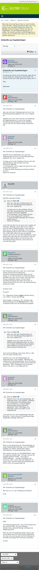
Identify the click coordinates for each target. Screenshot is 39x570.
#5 (35, 264)
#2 (35, 106)
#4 (35, 192)
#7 (35, 389)
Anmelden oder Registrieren (28, 1)
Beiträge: (11, 66)
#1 (35, 70)
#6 (35, 324)
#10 (35, 515)
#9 (35, 484)
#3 (35, 148)
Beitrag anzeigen (18, 200)
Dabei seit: (11, 64)
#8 (35, 439)
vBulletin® (28, 566)
